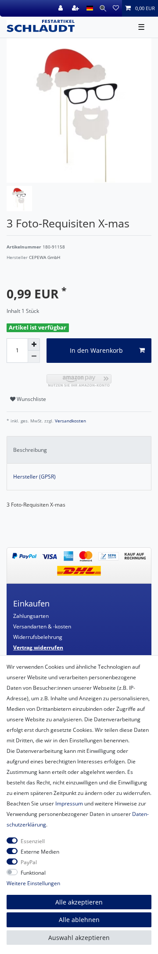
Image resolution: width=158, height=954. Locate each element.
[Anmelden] (61, 8)
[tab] (79, 449)
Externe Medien (40, 851)
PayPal (29, 862)
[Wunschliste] (116, 8)
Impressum (69, 803)
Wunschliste (30, 399)
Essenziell (33, 841)
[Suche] (103, 8)
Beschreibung (30, 450)
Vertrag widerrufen (38, 647)
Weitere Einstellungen (33, 883)
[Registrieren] (76, 8)
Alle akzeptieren (79, 902)
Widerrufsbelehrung (37, 637)
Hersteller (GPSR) (34, 476)
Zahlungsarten (31, 616)
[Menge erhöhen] (34, 344)
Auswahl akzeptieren (79, 937)
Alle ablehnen (79, 919)
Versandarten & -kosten (42, 626)
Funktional (33, 872)
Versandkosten (70, 421)
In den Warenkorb (96, 350)
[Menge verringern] (34, 357)
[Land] (89, 8)
